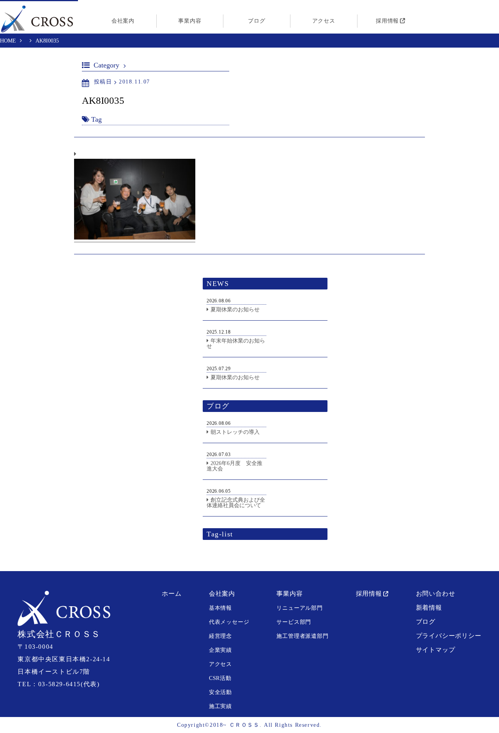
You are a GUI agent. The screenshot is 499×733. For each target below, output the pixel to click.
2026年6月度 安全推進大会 (234, 466)
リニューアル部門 (299, 608)
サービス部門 (293, 622)
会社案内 (122, 21)
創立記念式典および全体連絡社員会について (236, 502)
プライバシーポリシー (448, 635)
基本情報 (220, 608)
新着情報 (429, 607)
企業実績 (220, 650)
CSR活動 (220, 678)
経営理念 (220, 636)
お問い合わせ (435, 593)
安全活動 (220, 692)
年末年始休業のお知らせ (236, 343)
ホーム (171, 593)
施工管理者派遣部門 (302, 636)
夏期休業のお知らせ (235, 309)
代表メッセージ (229, 622)
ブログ (256, 21)
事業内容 (189, 21)
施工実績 (220, 706)
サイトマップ (435, 649)
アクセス (323, 21)
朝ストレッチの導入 (235, 432)
